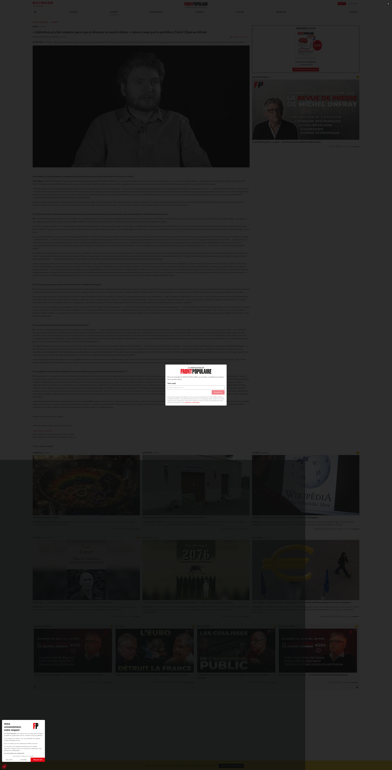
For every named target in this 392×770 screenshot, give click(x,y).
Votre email (171, 383)
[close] (388, 3)
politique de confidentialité (192, 402)
